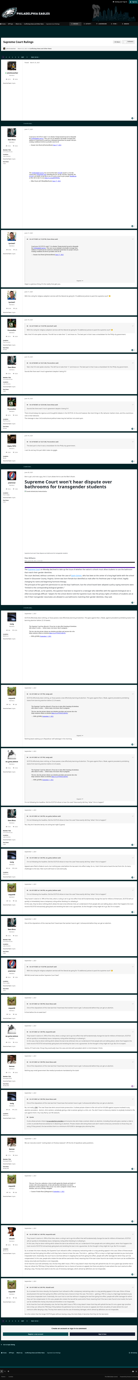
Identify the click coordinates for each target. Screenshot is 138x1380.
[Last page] (27, 57)
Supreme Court (34, 569)
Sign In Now (102, 1334)
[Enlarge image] (70, 549)
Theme (3, 1376)
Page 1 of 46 (34, 57)
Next (22, 57)
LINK (36, 1107)
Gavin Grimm (76, 575)
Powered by (129, 1376)
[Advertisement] (69, 31)
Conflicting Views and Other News (40, 48)
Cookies (11, 1376)
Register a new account (35, 1334)
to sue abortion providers (55, 1121)
